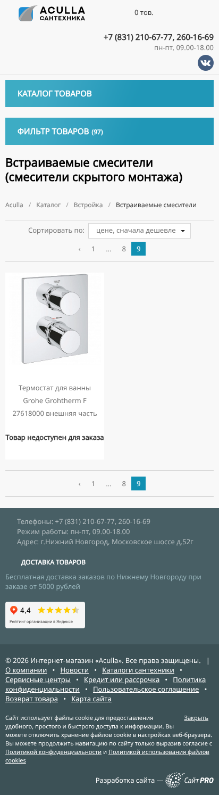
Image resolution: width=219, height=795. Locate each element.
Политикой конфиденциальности (53, 752)
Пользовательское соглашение (146, 689)
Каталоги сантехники (138, 670)
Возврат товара (31, 698)
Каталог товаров (55, 93)
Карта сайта (91, 698)
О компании (26, 670)
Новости (74, 670)
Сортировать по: (56, 230)
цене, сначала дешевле (136, 230)
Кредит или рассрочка (121, 679)
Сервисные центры (38, 679)
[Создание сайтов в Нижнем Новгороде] (189, 785)
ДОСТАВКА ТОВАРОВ (53, 562)
